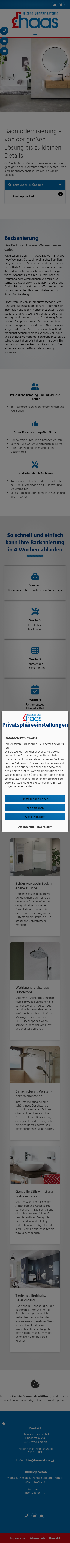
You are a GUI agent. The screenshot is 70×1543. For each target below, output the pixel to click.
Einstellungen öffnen (35, 799)
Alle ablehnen (35, 808)
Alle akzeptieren (35, 816)
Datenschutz (26, 826)
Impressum (44, 826)
